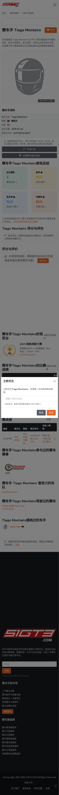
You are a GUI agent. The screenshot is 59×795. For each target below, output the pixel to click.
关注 (51, 412)
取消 (41, 412)
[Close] (55, 381)
